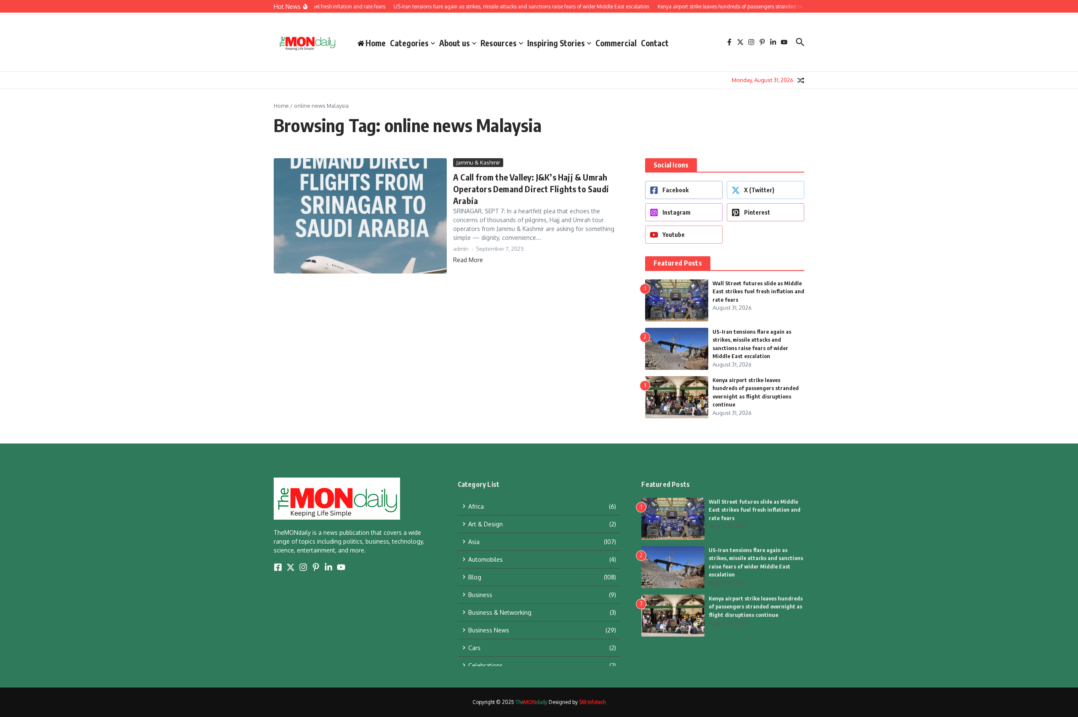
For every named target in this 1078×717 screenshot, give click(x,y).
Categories (409, 43)
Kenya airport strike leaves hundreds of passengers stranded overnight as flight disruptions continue (756, 606)
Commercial (616, 43)
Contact (655, 43)
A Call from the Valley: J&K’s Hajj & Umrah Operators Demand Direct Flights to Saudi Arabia (531, 189)
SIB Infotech (592, 702)
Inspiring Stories (556, 43)
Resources (498, 43)
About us (454, 43)
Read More (468, 259)
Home (281, 105)
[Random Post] (801, 80)
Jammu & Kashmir (478, 162)
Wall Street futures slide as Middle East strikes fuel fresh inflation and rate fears (758, 291)
